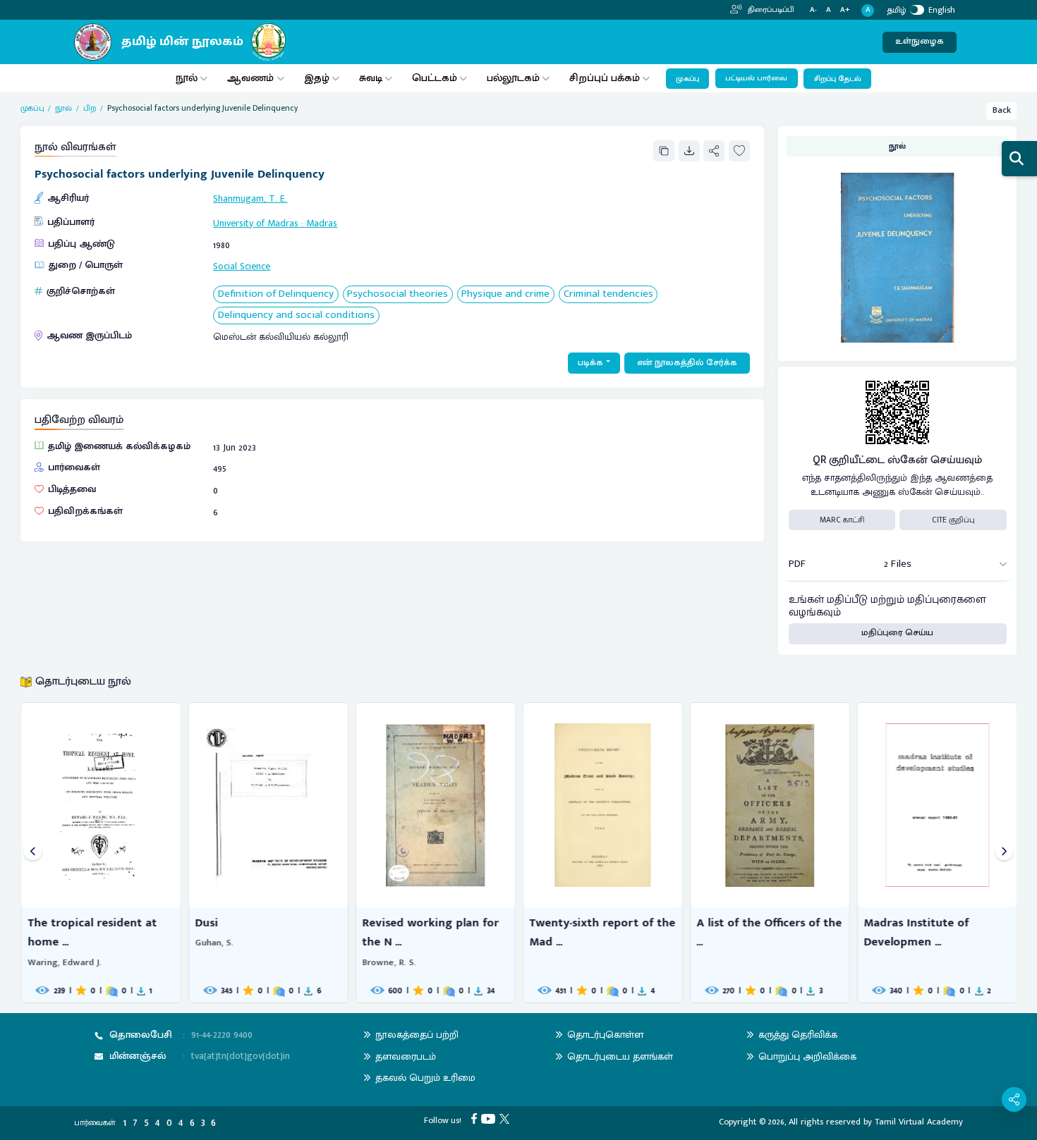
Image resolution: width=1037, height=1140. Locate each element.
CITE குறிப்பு (953, 520)
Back (1002, 110)
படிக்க (590, 362)
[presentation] (32, 852)
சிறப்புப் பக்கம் (604, 78)
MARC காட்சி (842, 520)
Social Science (241, 266)
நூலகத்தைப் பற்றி (417, 1034)
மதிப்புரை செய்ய (897, 632)
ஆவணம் (252, 78)
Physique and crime (505, 294)
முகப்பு (687, 79)
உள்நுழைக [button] (919, 41)
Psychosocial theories (397, 294)
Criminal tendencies (608, 294)
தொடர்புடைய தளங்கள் (620, 1056)
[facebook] (476, 1118)
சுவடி (370, 78)
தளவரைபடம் (405, 1056)
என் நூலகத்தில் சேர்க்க (687, 362)
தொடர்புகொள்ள (605, 1034)
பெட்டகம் (434, 78)
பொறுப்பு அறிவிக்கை (807, 1056)
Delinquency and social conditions (296, 315)
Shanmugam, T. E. (250, 198)
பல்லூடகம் (513, 78)
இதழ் (316, 78)
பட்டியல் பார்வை (756, 78)
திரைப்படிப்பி (770, 10)
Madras (321, 223)
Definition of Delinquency (276, 294)
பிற (90, 108)
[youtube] (490, 1118)
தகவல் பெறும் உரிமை (425, 1077)
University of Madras (255, 223)
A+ (845, 10)
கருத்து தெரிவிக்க (797, 1034)
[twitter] (506, 1118)
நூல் (187, 78)
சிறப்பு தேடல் (837, 79)
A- (813, 10)
